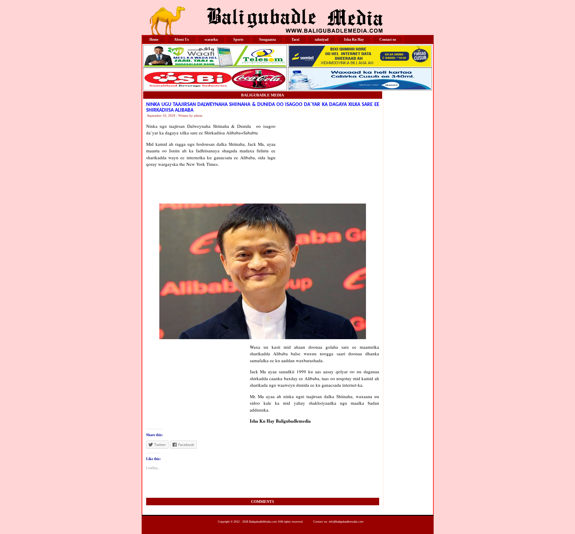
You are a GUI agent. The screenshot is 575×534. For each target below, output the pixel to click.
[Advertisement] (327, 160)
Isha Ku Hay (354, 39)
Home (153, 39)
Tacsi (295, 39)
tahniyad (322, 39)
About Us (181, 39)
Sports (238, 39)
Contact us (387, 39)
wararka (211, 39)
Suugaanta (267, 39)
